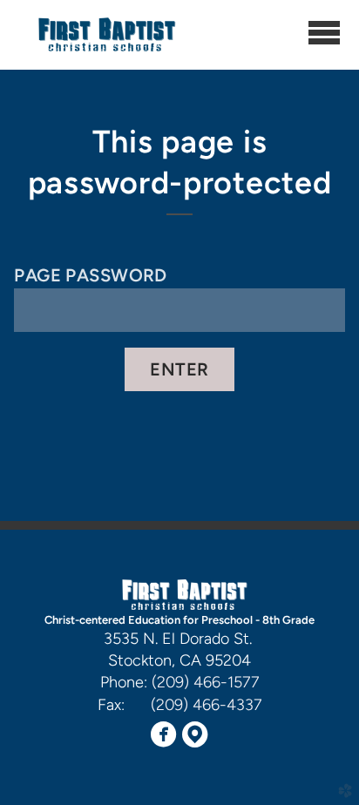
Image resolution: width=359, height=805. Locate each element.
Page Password (90, 275)
